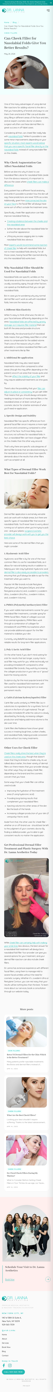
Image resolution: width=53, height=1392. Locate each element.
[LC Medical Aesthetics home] (14, 10)
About (4, 1339)
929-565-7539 (8, 1324)
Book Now (6, 1347)
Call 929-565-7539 (13, 1372)
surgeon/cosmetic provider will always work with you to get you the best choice (26, 534)
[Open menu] (48, 10)
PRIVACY (26, 1386)
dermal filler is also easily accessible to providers (26, 572)
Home (6, 22)
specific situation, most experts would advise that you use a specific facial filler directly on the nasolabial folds (26, 146)
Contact (5, 1355)
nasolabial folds (15, 136)
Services (5, 1343)
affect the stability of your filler (26, 376)
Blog (15, 22)
